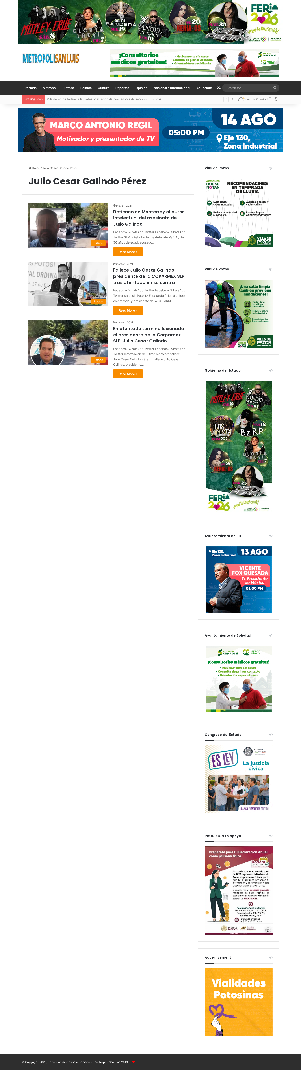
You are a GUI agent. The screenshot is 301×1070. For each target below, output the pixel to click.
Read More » (128, 252)
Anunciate (204, 88)
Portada (31, 88)
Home (35, 168)
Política (86, 88)
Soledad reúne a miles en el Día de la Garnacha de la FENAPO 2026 (93, 99)
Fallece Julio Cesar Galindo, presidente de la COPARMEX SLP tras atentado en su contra (148, 276)
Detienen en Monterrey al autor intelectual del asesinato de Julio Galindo (148, 218)
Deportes (122, 88)
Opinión (142, 88)
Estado (69, 88)
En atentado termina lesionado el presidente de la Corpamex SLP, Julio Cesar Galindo (148, 334)
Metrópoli (50, 88)
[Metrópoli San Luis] (51, 58)
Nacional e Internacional (172, 88)
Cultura (103, 88)
